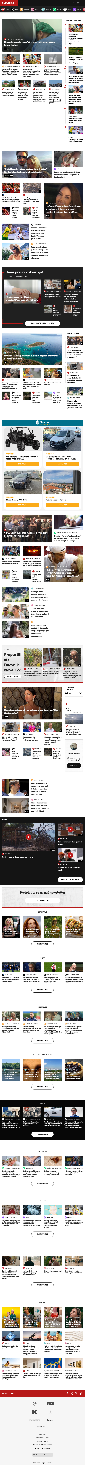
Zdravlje (59, 9)
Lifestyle (37, 9)
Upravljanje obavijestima (44, 1455)
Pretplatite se (42, 900)
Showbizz (26, 9)
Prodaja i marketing (42, 1438)
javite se (73, 765)
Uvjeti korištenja (42, 1441)
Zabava (79, 9)
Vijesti (6, 9)
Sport (16, 9)
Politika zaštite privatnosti (42, 1445)
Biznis (69, 9)
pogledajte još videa (70, 879)
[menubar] (77, 3)
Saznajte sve (12, 676)
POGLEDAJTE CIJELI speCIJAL (42, 323)
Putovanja (48, 9)
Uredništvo (42, 1434)
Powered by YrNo (77, 712)
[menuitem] (77, 3)
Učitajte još (42, 944)
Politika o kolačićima (42, 1448)
